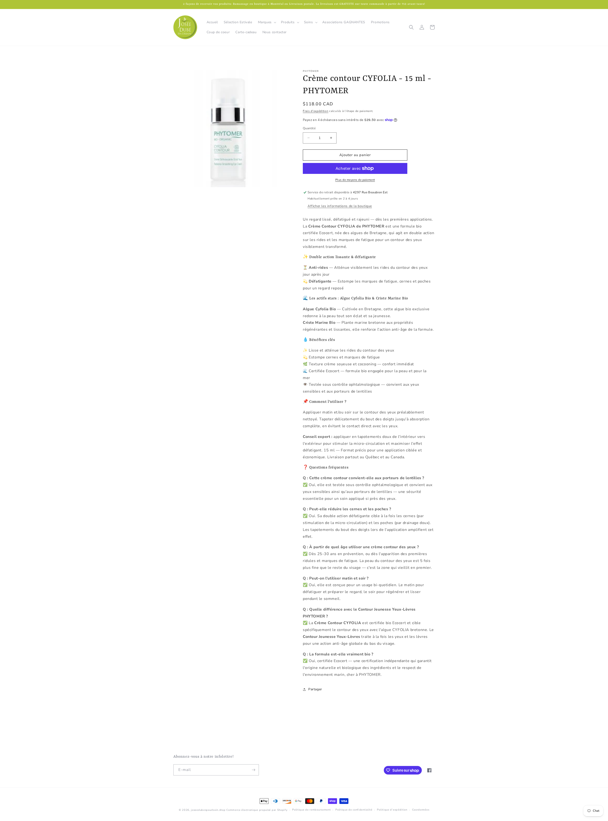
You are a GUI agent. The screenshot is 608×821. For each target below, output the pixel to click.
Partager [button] (315, 689)
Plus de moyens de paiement (355, 180)
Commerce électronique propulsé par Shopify (256, 810)
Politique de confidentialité (353, 810)
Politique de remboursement (311, 810)
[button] (266, 22)
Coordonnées (420, 810)
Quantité (309, 128)
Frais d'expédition (315, 111)
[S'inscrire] (253, 769)
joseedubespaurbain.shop (208, 810)
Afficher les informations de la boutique (340, 206)
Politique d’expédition (392, 810)
